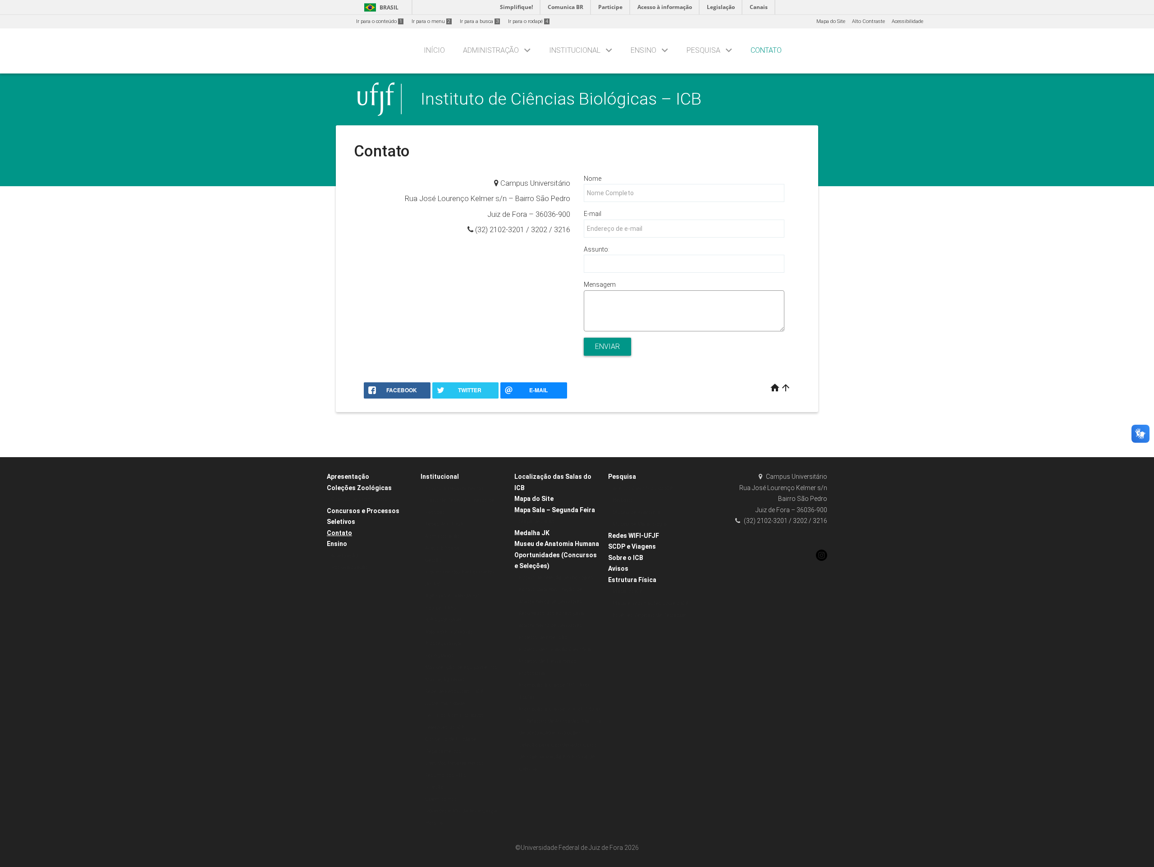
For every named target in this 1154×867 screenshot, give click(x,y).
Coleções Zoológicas (359, 487)
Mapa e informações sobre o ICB (651, 603)
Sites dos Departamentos (454, 763)
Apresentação (348, 476)
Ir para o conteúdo (379, 21)
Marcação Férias (445, 680)
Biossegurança (443, 644)
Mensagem (600, 284)
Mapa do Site (830, 21)
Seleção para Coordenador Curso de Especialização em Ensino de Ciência (558, 757)
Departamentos (443, 751)
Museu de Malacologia (640, 524)
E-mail (592, 213)
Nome (592, 178)
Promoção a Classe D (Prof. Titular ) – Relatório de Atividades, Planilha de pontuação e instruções (560, 721)
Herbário (622, 500)
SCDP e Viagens (632, 546)
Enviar (607, 346)
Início (434, 50)
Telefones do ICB (444, 727)
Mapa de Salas (536, 521)
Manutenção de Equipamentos (461, 667)
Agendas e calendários (452, 596)
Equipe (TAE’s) (441, 608)
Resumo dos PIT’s (445, 775)
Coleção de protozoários (359, 499)
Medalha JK (532, 533)
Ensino (643, 50)
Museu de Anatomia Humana (556, 543)
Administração (491, 50)
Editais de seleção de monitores (556, 578)
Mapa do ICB (628, 591)
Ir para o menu (431, 21)
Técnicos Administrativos (454, 715)
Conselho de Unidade (450, 739)
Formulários (439, 656)
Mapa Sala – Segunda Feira (554, 510)
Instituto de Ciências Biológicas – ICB (561, 99)
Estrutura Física (632, 579)
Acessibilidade (907, 21)
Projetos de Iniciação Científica (555, 649)
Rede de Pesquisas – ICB (454, 691)
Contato (766, 50)
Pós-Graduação (349, 567)
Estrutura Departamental (454, 488)
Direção (434, 787)
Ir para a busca (479, 21)
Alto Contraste (868, 21)
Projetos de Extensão (543, 637)
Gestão (433, 560)
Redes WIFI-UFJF (444, 524)
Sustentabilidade (445, 703)
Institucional (574, 50)
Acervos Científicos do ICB (643, 488)
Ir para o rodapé (528, 21)
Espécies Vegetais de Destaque (649, 615)
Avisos (618, 568)
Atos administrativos (449, 632)
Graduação (344, 556)
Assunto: (596, 249)
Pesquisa (703, 50)
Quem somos (441, 799)
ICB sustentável (443, 620)
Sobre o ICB (625, 557)
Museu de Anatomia (636, 512)
